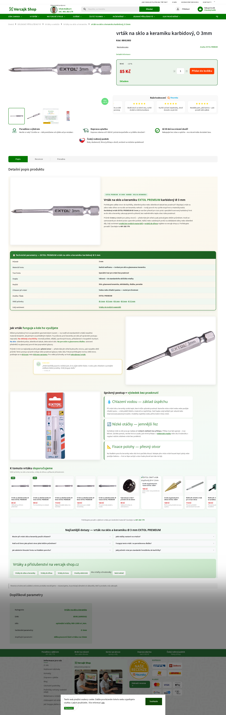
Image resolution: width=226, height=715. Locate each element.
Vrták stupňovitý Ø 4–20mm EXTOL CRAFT (171, 498)
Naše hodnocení (164, 97)
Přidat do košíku (202, 70)
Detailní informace (123, 54)
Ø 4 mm (102, 301)
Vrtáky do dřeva (46, 573)
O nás (174, 2)
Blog (45, 681)
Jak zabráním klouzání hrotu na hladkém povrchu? (31, 550)
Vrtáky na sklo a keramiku (75, 609)
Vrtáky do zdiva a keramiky (25, 573)
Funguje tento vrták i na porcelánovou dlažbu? (134, 543)
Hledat (149, 9)
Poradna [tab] (61, 159)
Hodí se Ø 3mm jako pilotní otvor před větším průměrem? (34, 543)
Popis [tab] (18, 159)
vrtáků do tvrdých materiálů (131, 223)
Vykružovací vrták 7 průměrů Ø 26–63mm (128, 498)
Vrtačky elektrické (81, 573)
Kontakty (207, 2)
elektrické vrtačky (164, 433)
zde (103, 702)
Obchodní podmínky (52, 686)
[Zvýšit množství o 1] (186, 71)
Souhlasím (154, 701)
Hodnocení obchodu (190, 2)
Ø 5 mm (109, 301)
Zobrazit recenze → (139, 684)
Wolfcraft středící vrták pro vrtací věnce (194, 498)
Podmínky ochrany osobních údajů (55, 691)
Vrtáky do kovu (63, 573)
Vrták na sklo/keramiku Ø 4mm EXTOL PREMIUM (20, 498)
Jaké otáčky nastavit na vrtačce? (128, 536)
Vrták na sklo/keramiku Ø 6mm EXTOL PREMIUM (63, 498)
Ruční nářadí (119, 573)
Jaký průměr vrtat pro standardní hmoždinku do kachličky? (138, 550)
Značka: (209, 47)
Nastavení (69, 708)
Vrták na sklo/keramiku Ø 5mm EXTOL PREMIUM (41, 498)
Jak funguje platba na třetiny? (155, 2)
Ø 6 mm (117, 301)
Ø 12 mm (131, 301)
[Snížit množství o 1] (174, 71)
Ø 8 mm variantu (40, 354)
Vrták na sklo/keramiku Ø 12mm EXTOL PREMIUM (107, 498)
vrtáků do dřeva (151, 223)
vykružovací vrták (78, 354)
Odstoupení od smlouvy (53, 700)
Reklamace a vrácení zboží (54, 696)
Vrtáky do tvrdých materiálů (110, 307)
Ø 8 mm (124, 301)
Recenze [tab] (39, 159)
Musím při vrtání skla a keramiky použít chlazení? (31, 536)
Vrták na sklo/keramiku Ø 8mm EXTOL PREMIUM (85, 498)
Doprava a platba (51, 677)
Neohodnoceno (122, 47)
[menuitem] (17, 16)
